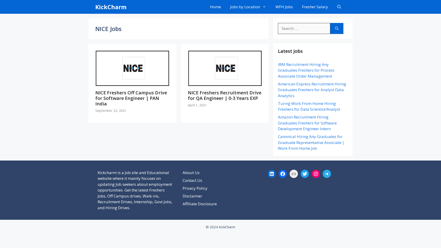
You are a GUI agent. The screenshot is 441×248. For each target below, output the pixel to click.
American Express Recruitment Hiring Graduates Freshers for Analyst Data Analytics (312, 89)
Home (215, 6)
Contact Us (192, 180)
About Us (191, 172)
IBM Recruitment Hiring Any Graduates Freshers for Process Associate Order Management (306, 70)
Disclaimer (192, 196)
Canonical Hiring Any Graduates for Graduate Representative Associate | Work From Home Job (311, 142)
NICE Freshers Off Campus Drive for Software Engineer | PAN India (131, 98)
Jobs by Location (245, 6)
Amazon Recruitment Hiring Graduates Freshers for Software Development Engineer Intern (307, 122)
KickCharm (111, 7)
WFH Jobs (284, 6)
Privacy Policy (195, 188)
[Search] (336, 28)
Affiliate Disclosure (200, 203)
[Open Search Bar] (339, 7)
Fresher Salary (315, 6)
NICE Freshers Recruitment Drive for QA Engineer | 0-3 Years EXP (224, 95)
